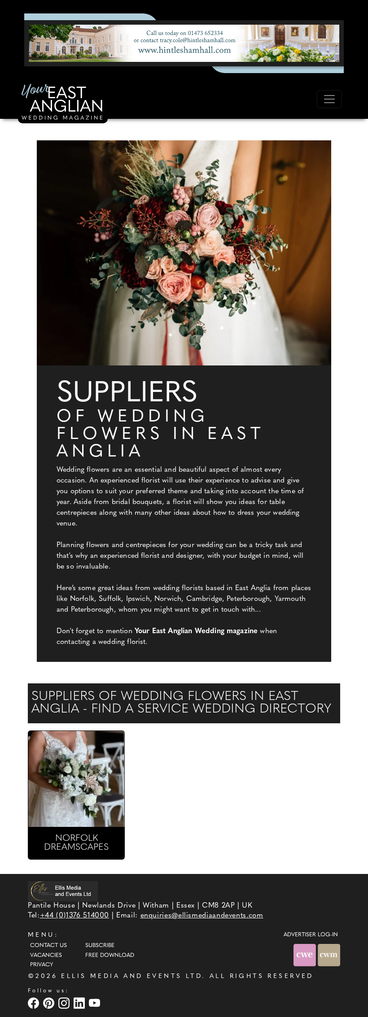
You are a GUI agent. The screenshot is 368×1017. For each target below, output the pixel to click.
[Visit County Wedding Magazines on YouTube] (95, 1003)
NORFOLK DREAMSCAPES (76, 843)
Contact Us (48, 945)
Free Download (109, 955)
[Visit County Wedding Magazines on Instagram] (65, 1003)
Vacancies (46, 955)
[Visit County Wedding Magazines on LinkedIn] (80, 1003)
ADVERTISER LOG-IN (311, 935)
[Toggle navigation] (329, 99)
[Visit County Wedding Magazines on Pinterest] (50, 1003)
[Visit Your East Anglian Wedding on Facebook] (34, 1003)
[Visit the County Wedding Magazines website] (329, 955)
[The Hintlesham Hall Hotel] (184, 43)
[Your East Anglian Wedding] (63, 103)
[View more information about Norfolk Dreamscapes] (76, 779)
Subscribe (99, 945)
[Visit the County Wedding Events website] (306, 955)
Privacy (41, 965)
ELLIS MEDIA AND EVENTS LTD (131, 976)
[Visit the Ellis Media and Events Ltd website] (63, 891)
